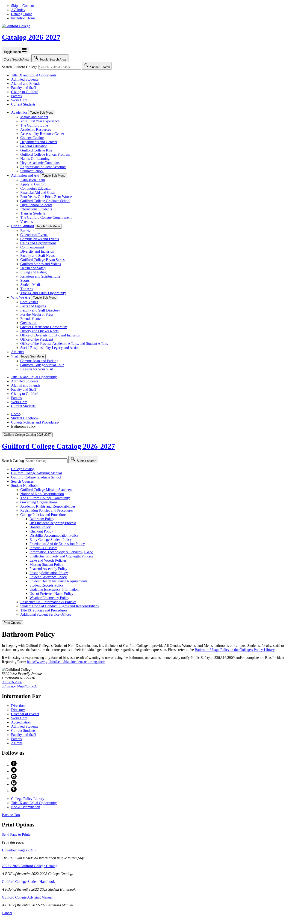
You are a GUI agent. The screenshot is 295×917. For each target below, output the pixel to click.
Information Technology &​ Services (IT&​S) (61, 552)
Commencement (32, 247)
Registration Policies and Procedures (46, 510)
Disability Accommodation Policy (54, 535)
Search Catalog (13, 461)
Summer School (32, 171)
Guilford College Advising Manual (36, 473)
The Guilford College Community (45, 498)
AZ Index (18, 10)
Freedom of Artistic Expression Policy (57, 544)
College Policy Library (27, 799)
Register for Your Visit (36, 369)
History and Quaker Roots (39, 331)
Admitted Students (24, 79)
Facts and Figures (33, 306)
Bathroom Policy (42, 519)
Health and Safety (33, 268)
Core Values (29, 302)
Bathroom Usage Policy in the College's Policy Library (234, 650)
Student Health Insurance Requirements (58, 581)
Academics (19, 112)
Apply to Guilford (33, 184)
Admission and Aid (25, 175)
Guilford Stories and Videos (40, 264)
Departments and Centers (38, 142)
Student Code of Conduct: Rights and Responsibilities (59, 606)
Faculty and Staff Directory (40, 310)
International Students (36, 209)
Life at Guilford (22, 226)
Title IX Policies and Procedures (43, 610)
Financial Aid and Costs (37, 192)
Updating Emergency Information (54, 589)
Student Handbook (24, 418)
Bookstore (27, 231)
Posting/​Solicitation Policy (49, 573)
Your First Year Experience (39, 121)
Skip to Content (22, 6)
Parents (16, 96)
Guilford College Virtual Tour (42, 365)
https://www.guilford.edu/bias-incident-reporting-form (66, 662)
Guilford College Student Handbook (28, 882)
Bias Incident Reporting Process (53, 523)
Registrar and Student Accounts (43, 167)
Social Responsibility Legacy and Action (50, 348)
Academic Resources (35, 129)
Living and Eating (33, 272)
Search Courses (22, 481)
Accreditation (21, 722)
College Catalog (32, 138)
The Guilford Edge (34, 125)
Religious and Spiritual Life (40, 276)
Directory (18, 710)
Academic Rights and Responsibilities (47, 506)
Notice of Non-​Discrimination (42, 494)
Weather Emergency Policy (49, 598)
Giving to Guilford (24, 92)
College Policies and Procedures (34, 422)
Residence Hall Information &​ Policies (48, 602)
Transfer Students (33, 213)
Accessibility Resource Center (42, 134)
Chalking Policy (41, 531)
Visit (14, 356)
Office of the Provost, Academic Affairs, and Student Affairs (64, 343)
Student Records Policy (47, 585)
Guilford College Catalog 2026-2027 (58, 446)
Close (16, 59)
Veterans (26, 222)
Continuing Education (36, 188)
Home (15, 414)
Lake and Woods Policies (48, 560)
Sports (25, 280)
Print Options (12, 622)
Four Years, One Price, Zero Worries (46, 197)
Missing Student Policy (46, 564)
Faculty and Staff (23, 88)
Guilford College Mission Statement (46, 490)
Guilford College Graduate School (45, 201)
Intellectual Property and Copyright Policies (61, 556)
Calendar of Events (34, 235)
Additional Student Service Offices (45, 614)
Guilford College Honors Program (45, 154)
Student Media (30, 285)
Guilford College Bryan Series (42, 260)
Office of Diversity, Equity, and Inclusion (50, 335)
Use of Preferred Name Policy (51, 594)
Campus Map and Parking (39, 361)
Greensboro (28, 323)
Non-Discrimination (25, 807)
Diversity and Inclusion (37, 251)
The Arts (26, 289)
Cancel (7, 913)
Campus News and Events (39, 239)
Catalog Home (21, 14)
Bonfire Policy (40, 527)
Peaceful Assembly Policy (48, 569)
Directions (18, 706)
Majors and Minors (34, 117)
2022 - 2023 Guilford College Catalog (29, 866)
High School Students (36, 205)
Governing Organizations (38, 502)
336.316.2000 (12, 682)
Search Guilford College (19, 67)
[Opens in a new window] (14, 765)
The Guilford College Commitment (45, 217)
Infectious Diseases (43, 548)
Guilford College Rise (36, 150)
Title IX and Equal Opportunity (34, 75)
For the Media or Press (36, 314)
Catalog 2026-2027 (31, 37)
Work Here (19, 100)
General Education (33, 146)
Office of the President (36, 339)
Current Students (23, 104)
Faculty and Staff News (37, 255)
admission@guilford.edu (20, 686)
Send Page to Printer (17, 834)
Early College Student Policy (51, 540)
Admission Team (32, 180)
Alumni (16, 743)
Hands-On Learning (35, 158)
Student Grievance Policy (48, 577)
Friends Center (31, 319)
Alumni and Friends (25, 83)
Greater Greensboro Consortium (43, 327)
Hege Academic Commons (39, 163)
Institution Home (23, 18)
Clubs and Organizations (38, 243)
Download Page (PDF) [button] (18, 850)
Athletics (17, 352)
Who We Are (20, 297)
